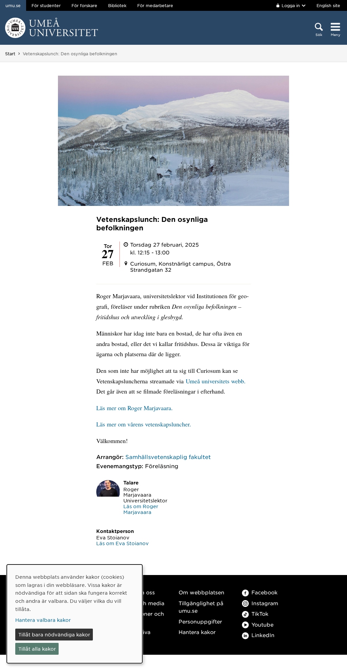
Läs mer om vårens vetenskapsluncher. (143, 424)
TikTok (259, 613)
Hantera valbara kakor (43, 620)
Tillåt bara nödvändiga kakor (54, 634)
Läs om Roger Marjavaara (140, 509)
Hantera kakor (197, 632)
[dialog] (74, 613)
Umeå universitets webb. (216, 381)
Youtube (262, 624)
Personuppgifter (200, 621)
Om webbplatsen (201, 592)
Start (10, 53)
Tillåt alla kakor (37, 649)
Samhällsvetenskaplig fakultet (168, 456)
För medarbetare (155, 5)
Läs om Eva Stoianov (122, 543)
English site (328, 5)
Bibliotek (117, 5)
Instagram (264, 603)
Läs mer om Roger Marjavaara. (134, 408)
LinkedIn (262, 635)
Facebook (264, 592)
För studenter (46, 5)
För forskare (84, 5)
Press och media (142, 603)
